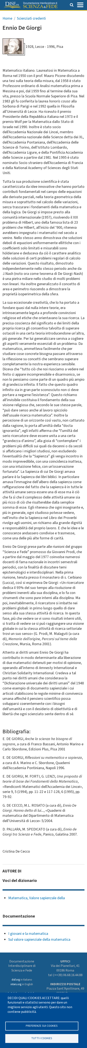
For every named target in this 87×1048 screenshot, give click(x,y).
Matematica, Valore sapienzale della (36, 898)
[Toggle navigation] (80, 4)
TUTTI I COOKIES (41, 1038)
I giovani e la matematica (28, 933)
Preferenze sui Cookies (42, 1026)
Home (7, 18)
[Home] (30, 5)
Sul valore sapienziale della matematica (39, 939)
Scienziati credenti (31, 18)
